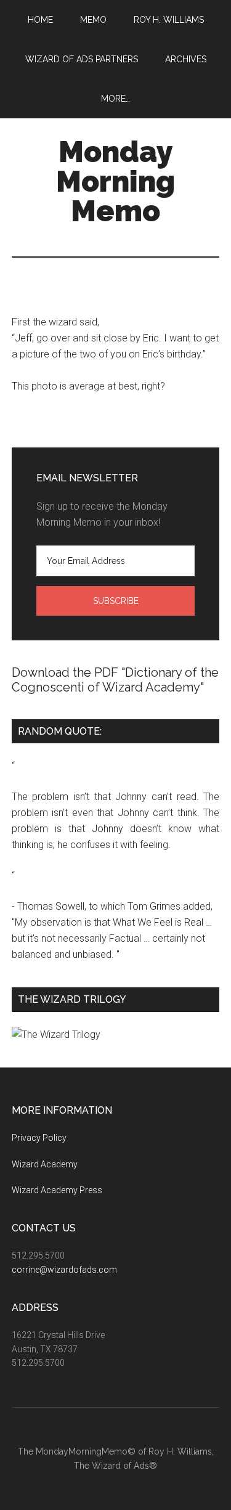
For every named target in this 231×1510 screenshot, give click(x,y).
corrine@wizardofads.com (64, 1270)
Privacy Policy (39, 1138)
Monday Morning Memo (115, 181)
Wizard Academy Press (57, 1190)
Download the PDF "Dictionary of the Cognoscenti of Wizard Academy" (115, 680)
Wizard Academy (45, 1164)
